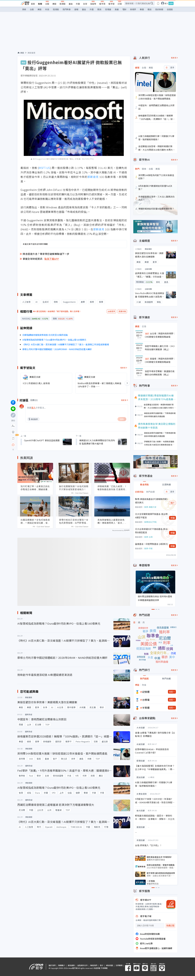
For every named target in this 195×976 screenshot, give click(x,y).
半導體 (146, 707)
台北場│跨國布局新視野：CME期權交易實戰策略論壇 (160, 335)
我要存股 (122, 311)
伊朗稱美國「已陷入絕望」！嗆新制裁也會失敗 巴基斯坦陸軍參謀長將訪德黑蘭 (112, 488)
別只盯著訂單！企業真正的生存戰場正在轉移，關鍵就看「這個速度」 (35, 488)
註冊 (171, 3)
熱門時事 (67, 9)
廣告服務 (71, 965)
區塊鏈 (108, 9)
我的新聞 (159, 9)
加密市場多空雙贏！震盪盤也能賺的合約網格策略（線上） (160, 373)
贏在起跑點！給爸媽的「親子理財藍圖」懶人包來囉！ (58, 311)
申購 (172, 517)
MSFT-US (44, 168)
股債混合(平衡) (150, 522)
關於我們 (52, 965)
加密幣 (93, 3)
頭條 (24, 9)
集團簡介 (61, 965)
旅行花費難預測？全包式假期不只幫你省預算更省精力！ (73, 488)
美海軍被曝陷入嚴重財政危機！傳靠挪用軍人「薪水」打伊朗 (112, 521)
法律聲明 (119, 965)
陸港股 (63, 3)
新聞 (40, 3)
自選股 (170, 9)
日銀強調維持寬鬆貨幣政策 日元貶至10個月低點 (45, 334)
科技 (47, 9)
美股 (54, 3)
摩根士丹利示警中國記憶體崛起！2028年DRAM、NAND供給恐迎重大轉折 (57, 349)
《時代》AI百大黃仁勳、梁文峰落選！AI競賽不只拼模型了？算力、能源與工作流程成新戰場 (65, 344)
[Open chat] (13, 444)
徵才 (101, 965)
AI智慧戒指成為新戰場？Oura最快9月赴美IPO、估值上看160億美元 (54, 339)
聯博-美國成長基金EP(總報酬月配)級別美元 (151, 500)
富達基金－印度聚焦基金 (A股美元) (151, 543)
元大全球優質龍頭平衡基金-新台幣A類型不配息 (151, 515)
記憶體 (146, 691)
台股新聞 (148, 269)
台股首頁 (111, 311)
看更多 (123, 368)
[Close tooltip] (35, 444)
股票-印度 (148, 548)
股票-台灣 (148, 537)
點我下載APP (51, 258)
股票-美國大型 (150, 507)
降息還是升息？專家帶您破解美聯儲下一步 (46, 254)
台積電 (146, 699)
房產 (117, 9)
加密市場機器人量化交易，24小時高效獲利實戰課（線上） (160, 347)
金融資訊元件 (82, 965)
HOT (147, 333)
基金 (71, 3)
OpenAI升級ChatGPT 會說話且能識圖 (42, 440)
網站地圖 (109, 965)
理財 (124, 9)
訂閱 (120, 3)
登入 (166, 3)
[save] (13, 438)
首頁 (33, 3)
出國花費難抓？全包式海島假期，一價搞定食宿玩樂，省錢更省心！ (35, 521)
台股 (47, 3)
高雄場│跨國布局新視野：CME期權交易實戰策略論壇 (160, 360)
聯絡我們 (93, 965)
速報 (76, 9)
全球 (85, 3)
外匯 (78, 3)
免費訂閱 (170, 925)
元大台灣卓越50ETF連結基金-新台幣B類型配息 (151, 530)
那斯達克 (93, 177)
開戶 (172, 502)
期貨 (99, 9)
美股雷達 (31, 52)
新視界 (133, 9)
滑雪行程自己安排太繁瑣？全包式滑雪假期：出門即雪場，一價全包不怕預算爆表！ (73, 521)
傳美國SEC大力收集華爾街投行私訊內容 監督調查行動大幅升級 (97, 442)
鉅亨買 (102, 3)
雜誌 (149, 9)
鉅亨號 (111, 3)
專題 (142, 9)
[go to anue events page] (158, 3)
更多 (172, 67)
